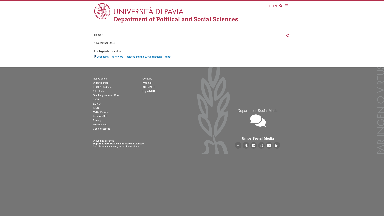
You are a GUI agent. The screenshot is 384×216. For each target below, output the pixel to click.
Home (287, 5)
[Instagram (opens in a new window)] (261, 145)
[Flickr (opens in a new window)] (253, 145)
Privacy (97, 120)
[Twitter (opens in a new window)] (246, 145)
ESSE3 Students (102, 87)
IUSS (96, 108)
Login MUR (148, 91)
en (275, 6)
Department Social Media (258, 110)
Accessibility (100, 116)
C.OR (96, 99)
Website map (100, 124)
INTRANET (148, 87)
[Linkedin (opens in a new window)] (276, 145)
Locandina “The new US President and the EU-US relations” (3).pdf (134, 56)
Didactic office (100, 82)
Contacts (147, 78)
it (270, 6)
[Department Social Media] (258, 120)
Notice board (100, 78)
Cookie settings (101, 128)
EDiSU (97, 103)
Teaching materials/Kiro (106, 95)
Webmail (147, 82)
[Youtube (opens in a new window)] (269, 145)
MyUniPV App (100, 112)
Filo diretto (99, 91)
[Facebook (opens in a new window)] (238, 145)
